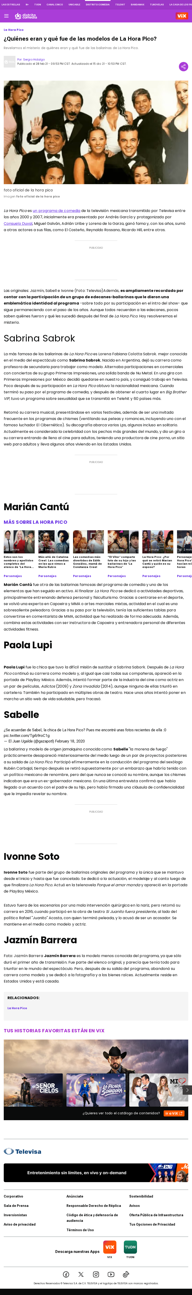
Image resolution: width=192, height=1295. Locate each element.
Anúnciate (74, 1196)
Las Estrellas (11, 4)
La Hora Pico (14, 30)
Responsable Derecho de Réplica (93, 1206)
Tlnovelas (157, 4)
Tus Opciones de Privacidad (152, 1224)
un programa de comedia (56, 210)
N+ (27, 4)
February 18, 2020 (70, 741)
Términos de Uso (80, 1230)
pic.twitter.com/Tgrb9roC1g (27, 735)
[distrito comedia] (26, 15)
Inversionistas (15, 1215)
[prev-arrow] (1, 1090)
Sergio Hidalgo (34, 59)
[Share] (183, 66)
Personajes (13, 576)
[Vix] (182, 15)
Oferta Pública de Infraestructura (156, 1215)
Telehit (120, 4)
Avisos (134, 1206)
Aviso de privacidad (20, 1224)
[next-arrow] (187, 1090)
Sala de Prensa (16, 1206)
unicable (74, 4)
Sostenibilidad (141, 1196)
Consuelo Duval (18, 223)
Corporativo (13, 1196)
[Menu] (6, 15)
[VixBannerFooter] (96, 1172)
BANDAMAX (137, 4)
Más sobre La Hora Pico (35, 522)
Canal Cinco (55, 4)
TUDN (37, 4)
